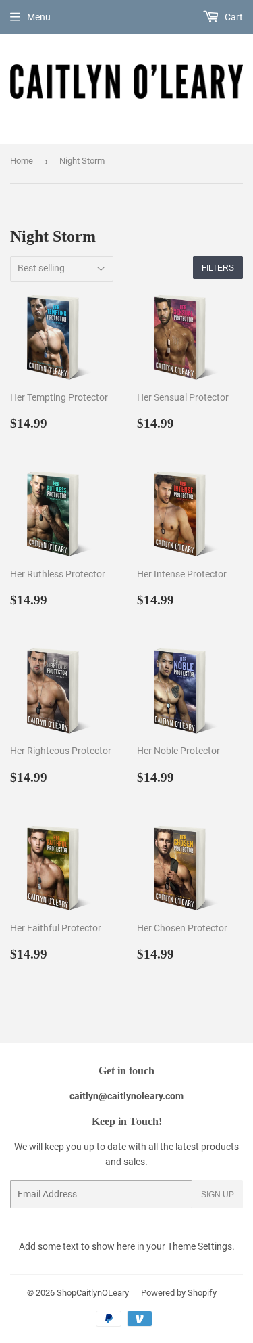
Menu (39, 17)
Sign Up (217, 1194)
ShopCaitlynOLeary (93, 1292)
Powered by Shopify (179, 1292)
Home (21, 161)
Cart (233, 17)
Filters (218, 268)
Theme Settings (199, 1246)
